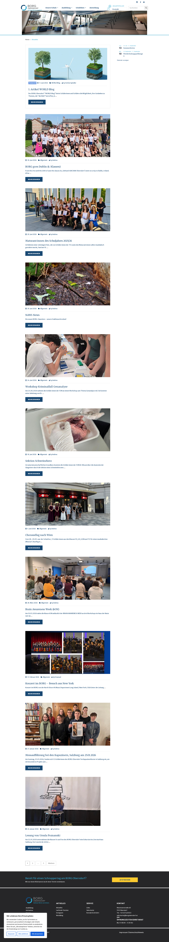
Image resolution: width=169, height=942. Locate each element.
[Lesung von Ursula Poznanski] (62, 801)
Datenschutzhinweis (136, 932)
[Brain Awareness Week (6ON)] (67, 578)
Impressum (123, 932)
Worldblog (59, 915)
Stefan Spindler (70, 83)
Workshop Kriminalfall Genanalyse (46, 386)
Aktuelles (59, 908)
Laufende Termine (62, 910)
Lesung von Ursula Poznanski (42, 835)
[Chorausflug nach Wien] (67, 504)
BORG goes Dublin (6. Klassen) (43, 166)
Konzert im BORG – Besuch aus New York (49, 683)
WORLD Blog (56, 83)
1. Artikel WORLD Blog (41, 89)
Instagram (59, 913)
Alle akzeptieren (37, 934)
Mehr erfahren (37, 102)
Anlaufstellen (118, 6)
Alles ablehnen (23, 934)
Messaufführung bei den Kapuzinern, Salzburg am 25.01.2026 (60, 755)
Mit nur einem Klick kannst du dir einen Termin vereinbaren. (45, 882)
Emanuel (58, 677)
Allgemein (43, 160)
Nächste (51, 863)
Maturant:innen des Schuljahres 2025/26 (48, 240)
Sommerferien (129, 48)
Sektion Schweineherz (38, 460)
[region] (25, 925)
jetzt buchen (125, 880)
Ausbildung (66, 8)
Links (88, 908)
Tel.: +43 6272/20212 (124, 913)
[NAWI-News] (67, 284)
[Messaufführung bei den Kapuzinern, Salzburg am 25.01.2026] (67, 724)
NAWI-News (32, 315)
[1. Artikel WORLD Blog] (67, 64)
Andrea (54, 160)
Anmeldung (94, 8)
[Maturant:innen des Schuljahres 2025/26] (67, 210)
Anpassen (11, 934)
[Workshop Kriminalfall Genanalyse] (67, 355)
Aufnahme (29, 910)
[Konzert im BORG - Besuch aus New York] (67, 652)
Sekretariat (90, 910)
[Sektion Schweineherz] (67, 430)
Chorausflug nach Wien (39, 535)
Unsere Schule (51, 8)
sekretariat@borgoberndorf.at (127, 915)
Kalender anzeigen (123, 60)
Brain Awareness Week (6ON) (42, 609)
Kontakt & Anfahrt (92, 913)
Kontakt (115, 9)
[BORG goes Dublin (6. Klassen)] (67, 135)
